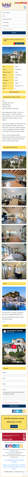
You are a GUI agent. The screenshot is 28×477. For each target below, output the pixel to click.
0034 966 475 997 (10, 452)
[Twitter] (17, 446)
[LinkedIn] (14, 446)
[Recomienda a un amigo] (24, 411)
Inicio (5, 460)
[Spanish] (20, 2)
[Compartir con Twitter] (17, 411)
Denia (3, 321)
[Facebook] (7, 446)
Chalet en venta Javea (8, 465)
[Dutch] (16, 2)
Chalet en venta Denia (19, 465)
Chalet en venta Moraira (8, 466)
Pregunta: (4, 389)
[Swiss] (26, 2)
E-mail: (3, 378)
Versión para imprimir (14, 92)
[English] (18, 2)
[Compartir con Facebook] (13, 411)
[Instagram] (10, 446)
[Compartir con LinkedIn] (20, 411)
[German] (22, 2)
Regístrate (10, 460)
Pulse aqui (14, 426)
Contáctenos (16, 460)
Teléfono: (4, 384)
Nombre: (4, 372)
